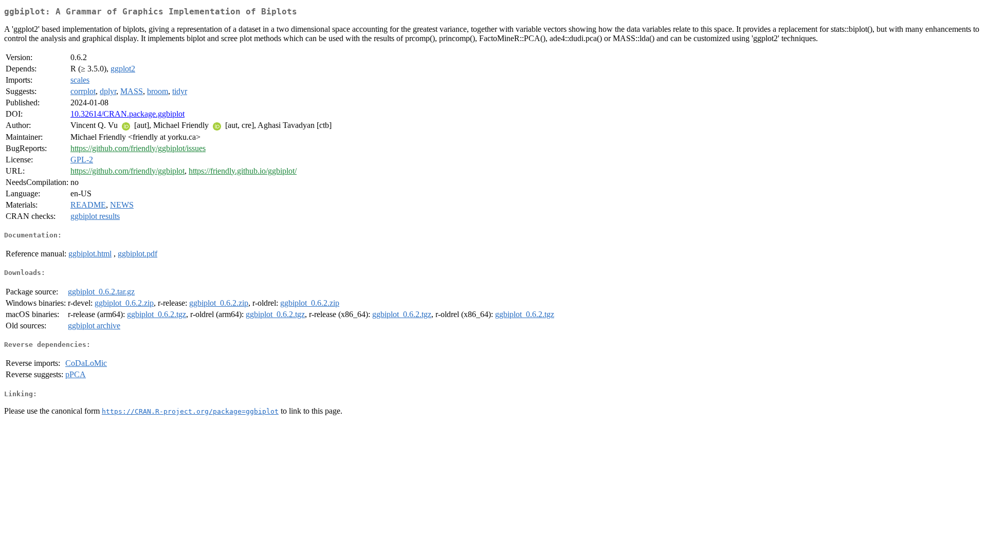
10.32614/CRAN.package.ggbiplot (127, 113)
